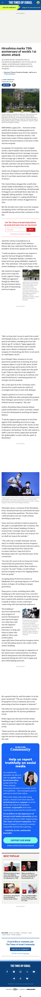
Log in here (26, 953)
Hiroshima (24, 933)
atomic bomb (6, 934)
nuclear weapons (16, 934)
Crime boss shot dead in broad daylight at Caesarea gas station (12, 897)
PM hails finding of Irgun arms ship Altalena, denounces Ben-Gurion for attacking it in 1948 (12, 876)
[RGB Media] (16, 989)
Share (7, 85)
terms (29, 234)
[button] (38, 2)
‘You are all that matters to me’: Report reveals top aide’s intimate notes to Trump (29, 898)
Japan (30, 933)
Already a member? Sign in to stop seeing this (20, 845)
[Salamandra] (31, 989)
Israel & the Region (14, 933)
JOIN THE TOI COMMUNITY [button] (20, 949)
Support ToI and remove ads (31, 7)
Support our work (20, 840)
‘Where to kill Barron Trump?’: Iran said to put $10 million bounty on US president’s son (29, 876)
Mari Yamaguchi (8, 79)
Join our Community (9, 7)
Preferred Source (9, 74)
